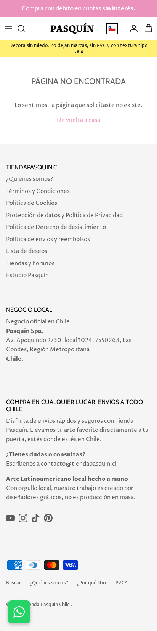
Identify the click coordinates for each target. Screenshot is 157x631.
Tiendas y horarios (30, 264)
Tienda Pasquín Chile (47, 605)
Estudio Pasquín (27, 275)
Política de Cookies (31, 203)
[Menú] (8, 28)
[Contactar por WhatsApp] (19, 611)
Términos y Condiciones (38, 191)
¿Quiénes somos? (29, 179)
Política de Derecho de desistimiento (56, 227)
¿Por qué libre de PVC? (102, 583)
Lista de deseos (26, 251)
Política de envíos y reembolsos (48, 239)
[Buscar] (25, 28)
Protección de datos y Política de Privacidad (64, 215)
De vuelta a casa (78, 120)
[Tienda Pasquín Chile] (72, 28)
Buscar (13, 583)
